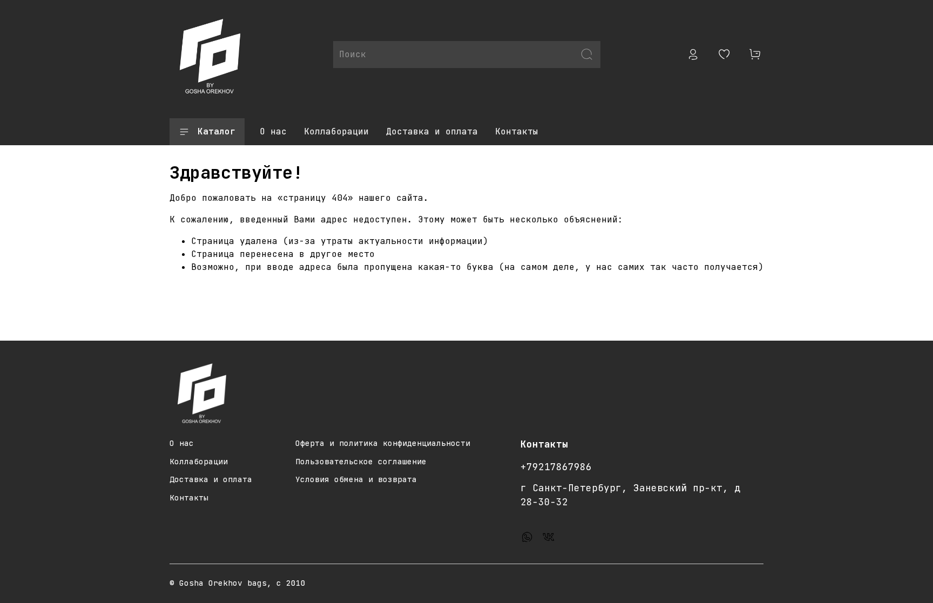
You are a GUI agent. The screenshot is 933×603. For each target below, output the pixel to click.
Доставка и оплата (432, 131)
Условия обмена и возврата (356, 479)
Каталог (216, 131)
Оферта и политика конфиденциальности (382, 443)
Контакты (516, 131)
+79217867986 (556, 466)
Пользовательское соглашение (361, 461)
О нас (273, 131)
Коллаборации (336, 131)
